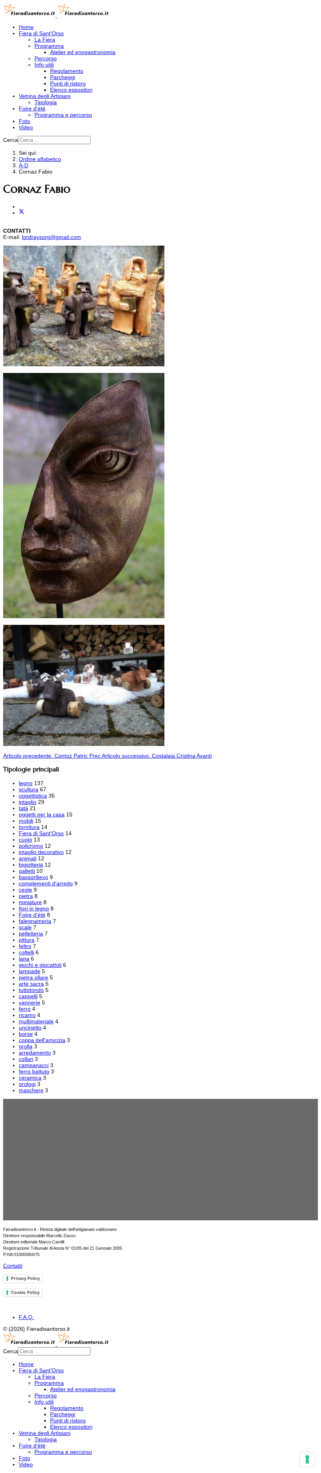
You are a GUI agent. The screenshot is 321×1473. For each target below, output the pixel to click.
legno (25, 783)
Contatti (12, 1266)
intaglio (27, 802)
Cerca (10, 140)
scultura (28, 789)
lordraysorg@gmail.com (51, 237)
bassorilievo (33, 877)
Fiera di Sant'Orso (41, 33)
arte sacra (31, 984)
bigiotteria (31, 864)
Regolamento (66, 71)
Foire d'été (32, 108)
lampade (29, 971)
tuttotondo (31, 990)
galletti (27, 871)
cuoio (25, 839)
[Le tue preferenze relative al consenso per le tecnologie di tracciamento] (307, 1459)
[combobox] (54, 140)
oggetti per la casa (42, 814)
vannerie (29, 1002)
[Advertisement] (160, 1159)
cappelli (28, 996)
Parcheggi (62, 77)
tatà (23, 808)
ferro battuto (34, 1071)
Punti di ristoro (68, 83)
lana (24, 958)
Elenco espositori (71, 90)
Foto (24, 121)
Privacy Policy (25, 1278)
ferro (25, 1009)
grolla (25, 1046)
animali (27, 858)
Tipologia (45, 102)
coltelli (26, 952)
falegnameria (35, 921)
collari (26, 1059)
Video (26, 127)
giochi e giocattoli (40, 965)
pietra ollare (33, 977)
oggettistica (33, 796)
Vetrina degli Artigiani (44, 96)
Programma (49, 46)
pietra (26, 896)
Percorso (45, 58)
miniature (30, 902)
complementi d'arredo (46, 883)
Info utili (44, 65)
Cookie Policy (25, 1292)
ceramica (30, 1078)
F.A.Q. (26, 1317)
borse (26, 1034)
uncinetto (30, 1027)
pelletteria (31, 933)
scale (25, 927)
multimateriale (36, 1021)
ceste (25, 890)
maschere (31, 1090)
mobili (26, 821)
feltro (25, 946)
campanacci (34, 1065)
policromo (31, 846)
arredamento (35, 1053)
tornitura (29, 827)
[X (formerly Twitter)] (21, 213)
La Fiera (44, 39)
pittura (26, 940)
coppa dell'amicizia (42, 1040)
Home (26, 27)
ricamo (27, 1015)
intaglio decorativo (41, 852)
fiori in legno (34, 908)
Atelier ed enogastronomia (82, 52)
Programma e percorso (63, 115)
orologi (27, 1084)
